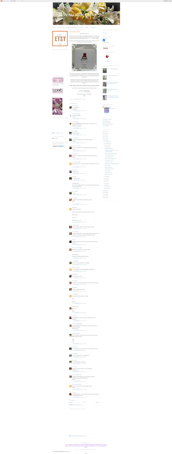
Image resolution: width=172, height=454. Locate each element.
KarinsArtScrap (75, 113)
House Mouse (105, 121)
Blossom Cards (75, 267)
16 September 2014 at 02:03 (79, 357)
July (106, 178)
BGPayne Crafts (78, 220)
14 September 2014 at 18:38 (79, 251)
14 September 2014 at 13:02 (79, 158)
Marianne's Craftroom (76, 247)
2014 (105, 140)
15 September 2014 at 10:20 (79, 320)
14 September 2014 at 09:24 (79, 110)
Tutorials (87, 27)
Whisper (73, 346)
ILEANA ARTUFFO (75, 374)
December (107, 141)
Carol (73, 176)
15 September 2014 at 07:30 (79, 312)
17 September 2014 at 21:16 (79, 397)
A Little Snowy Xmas (109, 162)
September (107, 146)
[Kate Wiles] (104, 41)
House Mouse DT (106, 122)
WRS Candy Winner (108, 174)
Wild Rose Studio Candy (109, 169)
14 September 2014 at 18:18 (79, 236)
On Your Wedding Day (109, 156)
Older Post (97, 402)
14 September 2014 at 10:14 (79, 118)
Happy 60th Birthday (109, 148)
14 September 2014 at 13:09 (79, 166)
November (107, 143)
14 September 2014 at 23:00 (79, 284)
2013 (105, 190)
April (106, 183)
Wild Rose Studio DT (107, 124)
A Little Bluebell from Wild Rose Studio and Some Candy (112, 83)
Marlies (73, 360)
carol (73, 392)
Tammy (73, 287)
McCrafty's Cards (75, 145)
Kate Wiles (104, 38)
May (106, 181)
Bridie (73, 207)
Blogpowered (66, 451)
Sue (73, 239)
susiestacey (74, 231)
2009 (105, 197)
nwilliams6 (74, 261)
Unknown (74, 294)
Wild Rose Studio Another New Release (112, 163)
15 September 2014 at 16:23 (79, 350)
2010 (105, 196)
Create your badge (106, 42)
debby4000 (74, 306)
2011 (105, 194)
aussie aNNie (74, 121)
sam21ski (74, 191)
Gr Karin (73, 117)
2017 (105, 135)
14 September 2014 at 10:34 (79, 128)
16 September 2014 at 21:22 (79, 371)
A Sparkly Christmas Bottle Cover (112, 68)
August (106, 176)
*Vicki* (73, 353)
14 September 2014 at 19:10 (79, 258)
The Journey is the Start (76, 126)
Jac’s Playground (75, 161)
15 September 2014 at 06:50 (79, 303)
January (106, 188)
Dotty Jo (73, 131)
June (106, 179)
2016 (105, 136)
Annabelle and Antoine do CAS (110, 158)
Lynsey (73, 366)
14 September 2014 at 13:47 (79, 188)
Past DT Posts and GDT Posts (71, 27)
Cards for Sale (93, 27)
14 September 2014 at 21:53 (79, 277)
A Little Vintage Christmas (110, 155)
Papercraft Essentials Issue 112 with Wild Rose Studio (111, 151)
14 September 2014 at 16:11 (79, 222)
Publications (81, 27)
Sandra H (74, 274)
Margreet (74, 105)
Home (54, 27)
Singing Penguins (112, 108)
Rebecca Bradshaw (75, 384)
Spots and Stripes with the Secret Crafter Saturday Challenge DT (112, 96)
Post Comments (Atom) (78, 404)
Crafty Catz (81, 91)
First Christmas (107, 165)
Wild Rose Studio (107, 107)
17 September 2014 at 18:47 (79, 381)
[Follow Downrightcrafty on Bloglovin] (58, 146)
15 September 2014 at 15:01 (79, 343)
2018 (105, 133)
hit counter (105, 32)
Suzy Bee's (81, 90)
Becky (73, 169)
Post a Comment (72, 400)
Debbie (73, 153)
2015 (105, 138)
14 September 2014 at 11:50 (79, 142)
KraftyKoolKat (75, 333)
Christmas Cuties (108, 170)
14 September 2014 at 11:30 (79, 134)
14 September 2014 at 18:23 (79, 244)
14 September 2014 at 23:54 (79, 291)
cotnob (73, 197)
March (106, 185)
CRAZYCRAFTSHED (76, 323)
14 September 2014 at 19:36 (79, 264)
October (106, 145)
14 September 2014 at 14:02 (79, 194)
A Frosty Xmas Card (108, 172)
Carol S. (73, 281)
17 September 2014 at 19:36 (79, 389)
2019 (105, 131)
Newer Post (71, 402)
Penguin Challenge (108, 167)
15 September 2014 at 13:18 (79, 330)
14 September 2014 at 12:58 (79, 150)
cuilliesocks (74, 225)
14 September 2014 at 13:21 (79, 180)
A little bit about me (60, 27)
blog (94, 212)
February (107, 186)
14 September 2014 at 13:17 (79, 173)
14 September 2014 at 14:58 (79, 204)
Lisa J (73, 315)
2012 (105, 192)
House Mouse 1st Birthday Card (112, 75)
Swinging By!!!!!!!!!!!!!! (109, 160)
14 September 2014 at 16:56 (79, 228)
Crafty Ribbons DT (106, 119)
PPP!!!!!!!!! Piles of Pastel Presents (111, 153)
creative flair (105, 125)
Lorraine (73, 137)
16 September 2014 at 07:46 (79, 363)
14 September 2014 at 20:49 (79, 271)
